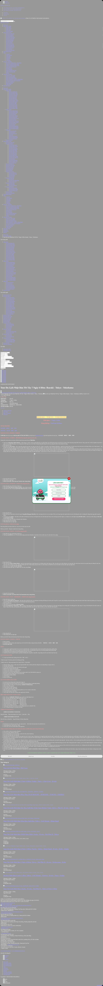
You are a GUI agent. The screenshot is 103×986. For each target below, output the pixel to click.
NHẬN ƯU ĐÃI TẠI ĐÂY (59, 498)
